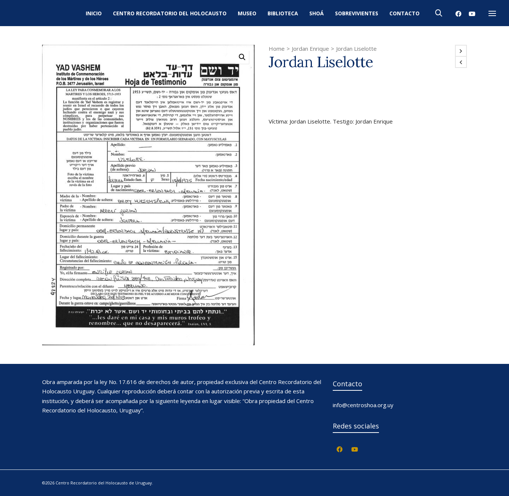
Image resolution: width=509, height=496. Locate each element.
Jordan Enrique (310, 48)
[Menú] (492, 14)
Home (277, 48)
